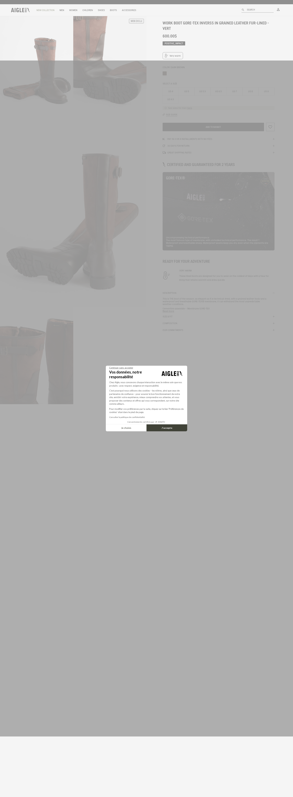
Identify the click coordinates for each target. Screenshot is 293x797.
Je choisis (126, 427)
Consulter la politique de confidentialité (127, 417)
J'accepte (167, 427)
